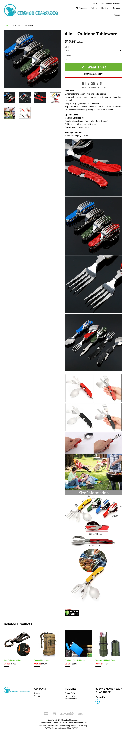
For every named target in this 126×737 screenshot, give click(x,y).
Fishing (94, 8)
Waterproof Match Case (105, 660)
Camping (116, 8)
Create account (105, 3)
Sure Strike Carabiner (12, 660)
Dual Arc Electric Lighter (75, 660)
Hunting (104, 8)
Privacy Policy (70, 693)
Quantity (68, 55)
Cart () (117, 3)
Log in (95, 3)
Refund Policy (70, 696)
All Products (81, 8)
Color (67, 47)
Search (37, 693)
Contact (37, 696)
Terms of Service (71, 698)
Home (6, 25)
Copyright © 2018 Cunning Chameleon (63, 720)
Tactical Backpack (42, 660)
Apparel (117, 14)
